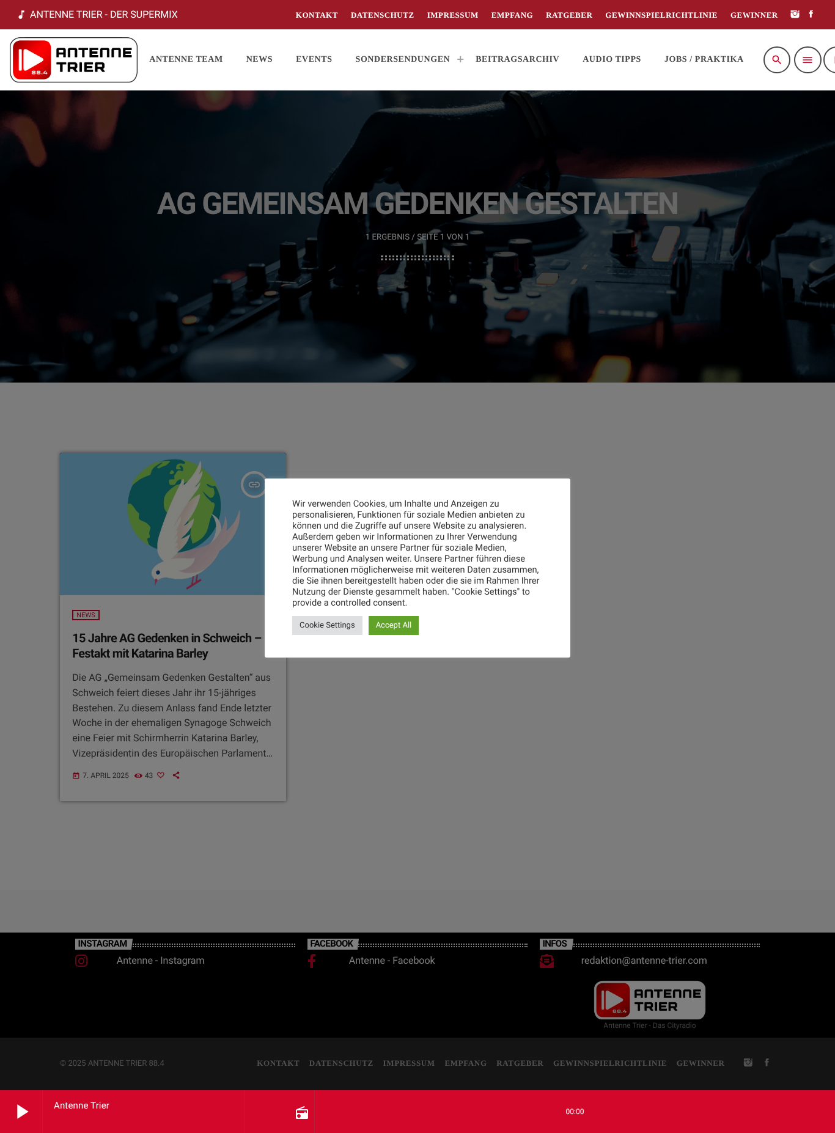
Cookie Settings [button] (327, 625)
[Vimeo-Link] (74, 59)
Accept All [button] (394, 625)
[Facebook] (811, 15)
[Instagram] (795, 15)
